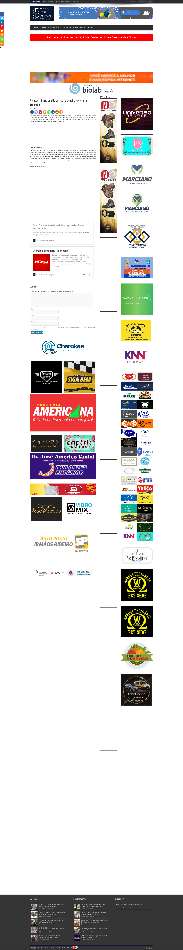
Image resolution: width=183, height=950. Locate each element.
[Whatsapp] (49, 112)
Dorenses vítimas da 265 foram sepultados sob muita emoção (49, 937)
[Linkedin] (53, 112)
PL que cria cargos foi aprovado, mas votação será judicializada (51, 905)
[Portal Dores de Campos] (42, 19)
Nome (32, 309)
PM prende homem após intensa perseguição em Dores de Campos (62, 1)
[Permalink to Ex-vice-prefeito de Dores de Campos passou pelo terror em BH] (77, 917)
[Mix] (44, 112)
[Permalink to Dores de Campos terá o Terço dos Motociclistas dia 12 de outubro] (77, 909)
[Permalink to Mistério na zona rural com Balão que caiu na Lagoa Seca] (34, 925)
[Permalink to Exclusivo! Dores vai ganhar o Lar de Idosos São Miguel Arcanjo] (34, 933)
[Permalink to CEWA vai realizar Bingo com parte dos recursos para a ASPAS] (77, 941)
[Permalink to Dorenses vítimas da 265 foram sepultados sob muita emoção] (34, 941)
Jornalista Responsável (50, 27)
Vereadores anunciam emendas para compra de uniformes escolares (94, 929)
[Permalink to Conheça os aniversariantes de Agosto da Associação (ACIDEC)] (34, 917)
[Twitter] (36, 112)
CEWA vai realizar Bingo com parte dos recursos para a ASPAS (94, 937)
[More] (61, 112)
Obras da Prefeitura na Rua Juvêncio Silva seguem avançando (94, 921)
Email (32, 315)
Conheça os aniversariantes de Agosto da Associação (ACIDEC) (52, 913)
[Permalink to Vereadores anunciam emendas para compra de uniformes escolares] (77, 933)
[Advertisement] (91, 57)
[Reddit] (57, 112)
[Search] (151, 1)
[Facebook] (32, 112)
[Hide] (1, 47)
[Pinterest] (40, 112)
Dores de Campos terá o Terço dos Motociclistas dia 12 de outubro (93, 905)
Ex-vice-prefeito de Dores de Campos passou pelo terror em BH (94, 913)
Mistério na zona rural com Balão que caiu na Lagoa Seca (51, 921)
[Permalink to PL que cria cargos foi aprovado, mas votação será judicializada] (34, 909)
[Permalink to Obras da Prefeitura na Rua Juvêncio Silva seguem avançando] (77, 925)
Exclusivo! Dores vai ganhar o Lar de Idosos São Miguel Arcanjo (51, 929)
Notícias (35, 27)
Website (33, 321)
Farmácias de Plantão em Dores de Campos (77, 27)
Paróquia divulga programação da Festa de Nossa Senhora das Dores (91, 37)
